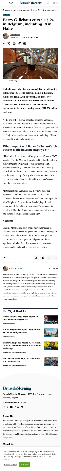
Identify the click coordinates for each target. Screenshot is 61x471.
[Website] (50, 269)
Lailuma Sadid (10, 323)
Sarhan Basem (15, 34)
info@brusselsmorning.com (14, 402)
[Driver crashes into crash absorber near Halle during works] (51, 319)
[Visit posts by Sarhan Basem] (6, 36)
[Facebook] (4, 407)
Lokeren (17, 127)
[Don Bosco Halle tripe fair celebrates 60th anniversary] (51, 361)
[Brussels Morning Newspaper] (30, 3)
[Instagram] (54, 269)
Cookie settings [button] (10, 464)
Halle (33, 10)
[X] (7, 407)
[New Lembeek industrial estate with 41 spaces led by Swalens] (51, 332)
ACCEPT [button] (24, 464)
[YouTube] (11, 407)
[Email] (14, 43)
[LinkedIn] (57, 269)
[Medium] (22, 407)
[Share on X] (8, 43)
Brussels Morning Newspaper (16, 10)
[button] (5, 3)
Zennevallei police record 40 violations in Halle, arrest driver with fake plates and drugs (22, 346)
